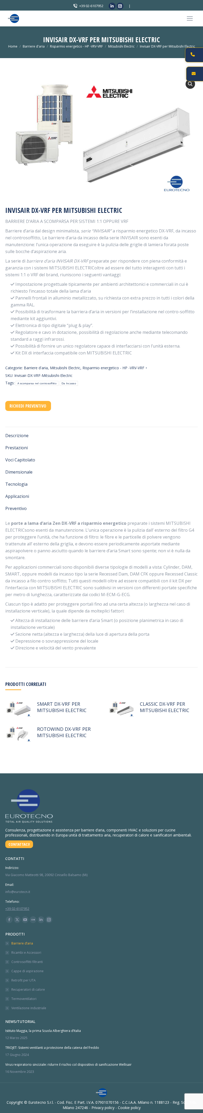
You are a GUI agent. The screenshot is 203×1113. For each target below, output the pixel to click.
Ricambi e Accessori (26, 952)
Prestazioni (16, 448)
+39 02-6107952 (91, 5)
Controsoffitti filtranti (27, 962)
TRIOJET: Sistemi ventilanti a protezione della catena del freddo (52, 1047)
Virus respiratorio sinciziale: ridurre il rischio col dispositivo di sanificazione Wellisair (68, 1064)
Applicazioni (17, 496)
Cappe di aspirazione (27, 971)
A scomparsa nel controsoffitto (37, 383)
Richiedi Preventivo (28, 406)
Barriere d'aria (36, 367)
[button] (190, 84)
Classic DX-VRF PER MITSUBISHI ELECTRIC (164, 707)
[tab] (101, 433)
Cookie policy (129, 1107)
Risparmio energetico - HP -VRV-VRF (113, 367)
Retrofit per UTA (23, 980)
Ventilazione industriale (28, 1008)
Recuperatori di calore (28, 989)
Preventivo (16, 508)
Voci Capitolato (20, 460)
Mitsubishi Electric (65, 367)
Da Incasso (69, 383)
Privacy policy (102, 1107)
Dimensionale (19, 472)
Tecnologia (16, 484)
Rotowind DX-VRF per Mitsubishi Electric (64, 732)
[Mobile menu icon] (189, 18)
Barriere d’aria (22, 943)
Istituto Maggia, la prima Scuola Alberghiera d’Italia (43, 1030)
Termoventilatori (23, 999)
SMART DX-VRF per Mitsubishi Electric (61, 707)
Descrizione (17, 435)
